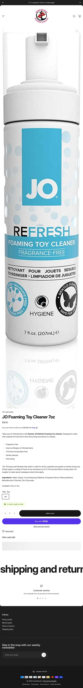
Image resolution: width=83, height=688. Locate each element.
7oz (5, 497)
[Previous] (3, 2)
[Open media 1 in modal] (77, 31)
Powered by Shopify (49, 681)
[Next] (80, 2)
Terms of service (8, 626)
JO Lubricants (7, 412)
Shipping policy (7, 629)
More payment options (41, 526)
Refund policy (7, 623)
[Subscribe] (44, 655)
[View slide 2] (40, 598)
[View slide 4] (45, 598)
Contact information (55, 684)
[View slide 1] (37, 598)
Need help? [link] (9, 531)
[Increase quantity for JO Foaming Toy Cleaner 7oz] (14, 513)
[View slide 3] (43, 598)
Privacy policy (7, 619)
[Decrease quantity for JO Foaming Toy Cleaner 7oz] (4, 513)
